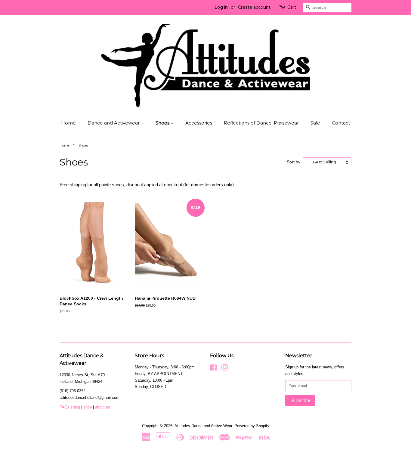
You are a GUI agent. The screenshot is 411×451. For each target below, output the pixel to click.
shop (87, 407)
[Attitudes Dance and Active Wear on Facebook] (213, 369)
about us (102, 407)
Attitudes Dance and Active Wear (203, 426)
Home (68, 123)
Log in (221, 7)
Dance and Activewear (114, 123)
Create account (254, 7)
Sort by (293, 162)
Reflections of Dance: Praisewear (261, 123)
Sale (315, 123)
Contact (341, 123)
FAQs (65, 407)
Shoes (163, 123)
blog (77, 407)
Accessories (198, 123)
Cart (291, 7)
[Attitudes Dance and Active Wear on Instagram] (224, 369)
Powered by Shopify (251, 426)
